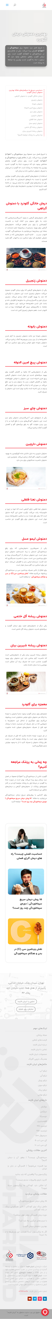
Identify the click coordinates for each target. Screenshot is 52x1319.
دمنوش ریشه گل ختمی (33, 127)
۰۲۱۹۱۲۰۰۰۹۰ (23, 1291)
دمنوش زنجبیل (36, 100)
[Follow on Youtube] (30, 1299)
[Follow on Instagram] (40, 1299)
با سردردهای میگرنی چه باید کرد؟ (33, 1220)
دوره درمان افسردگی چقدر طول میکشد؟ (30, 1215)
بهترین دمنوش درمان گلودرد (35, 1226)
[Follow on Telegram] (35, 1299)
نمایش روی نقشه (26, 1009)
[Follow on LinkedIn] (45, 1299)
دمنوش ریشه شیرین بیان (32, 131)
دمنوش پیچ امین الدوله (33, 108)
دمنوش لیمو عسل (35, 123)
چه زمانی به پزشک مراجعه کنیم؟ (30, 135)
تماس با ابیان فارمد (26, 1001)
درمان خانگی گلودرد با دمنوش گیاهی (28, 96)
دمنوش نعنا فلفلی (35, 119)
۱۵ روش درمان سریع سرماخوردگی (33, 1201)
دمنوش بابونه (37, 104)
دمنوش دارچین (36, 115)
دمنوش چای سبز (36, 112)
